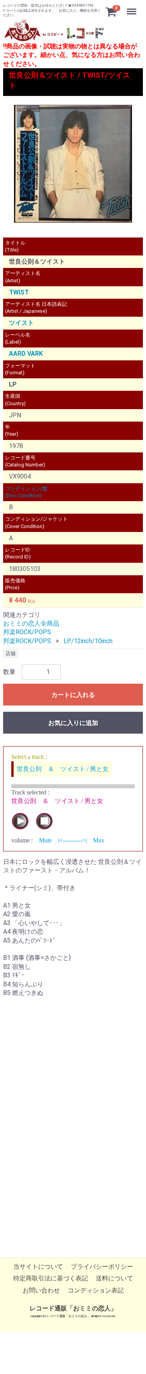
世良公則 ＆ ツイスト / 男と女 (63, 769)
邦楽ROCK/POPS (27, 632)
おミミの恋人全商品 (31, 623)
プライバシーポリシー (102, 1266)
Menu (132, 7)
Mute (45, 840)
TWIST (19, 292)
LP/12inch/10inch (88, 641)
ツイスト (21, 323)
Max (98, 840)
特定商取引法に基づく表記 (50, 1278)
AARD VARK (26, 354)
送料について (114, 1278)
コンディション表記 (96, 1290)
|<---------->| (72, 840)
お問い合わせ (41, 1290)
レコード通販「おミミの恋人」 (73, 1308)
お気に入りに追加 (73, 723)
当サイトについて (38, 1266)
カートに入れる (73, 695)
